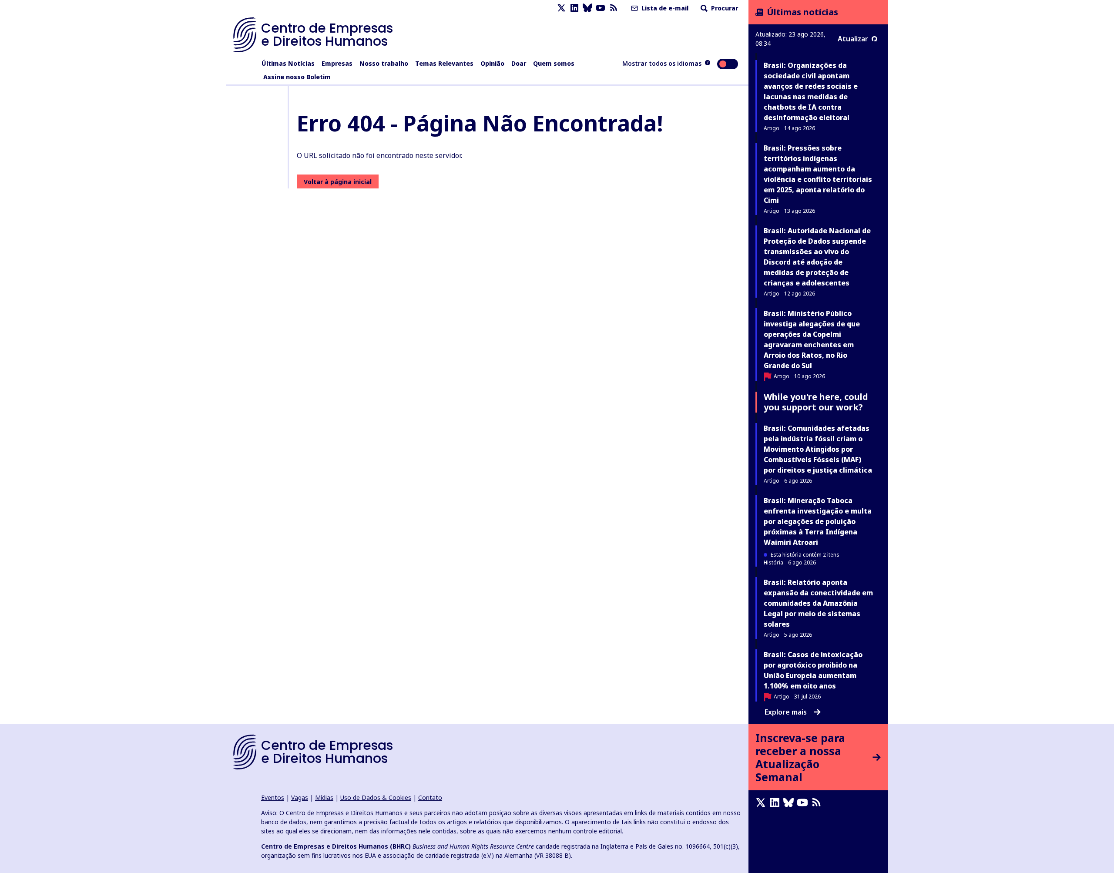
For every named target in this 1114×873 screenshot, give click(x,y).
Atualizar (853, 39)
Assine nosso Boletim (297, 77)
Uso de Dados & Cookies (375, 797)
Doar (518, 63)
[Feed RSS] (613, 8)
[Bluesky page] (587, 8)
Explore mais (786, 712)
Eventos (272, 797)
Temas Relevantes (444, 63)
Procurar (723, 8)
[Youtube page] (600, 8)
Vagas (299, 797)
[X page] (561, 8)
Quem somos (553, 63)
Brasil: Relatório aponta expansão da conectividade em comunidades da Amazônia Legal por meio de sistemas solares (818, 603)
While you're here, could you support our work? (816, 402)
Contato (430, 797)
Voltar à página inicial (338, 182)
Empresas (337, 63)
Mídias (324, 797)
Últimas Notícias (288, 63)
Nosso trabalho (383, 63)
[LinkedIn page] (574, 8)
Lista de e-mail (664, 8)
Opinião (492, 63)
